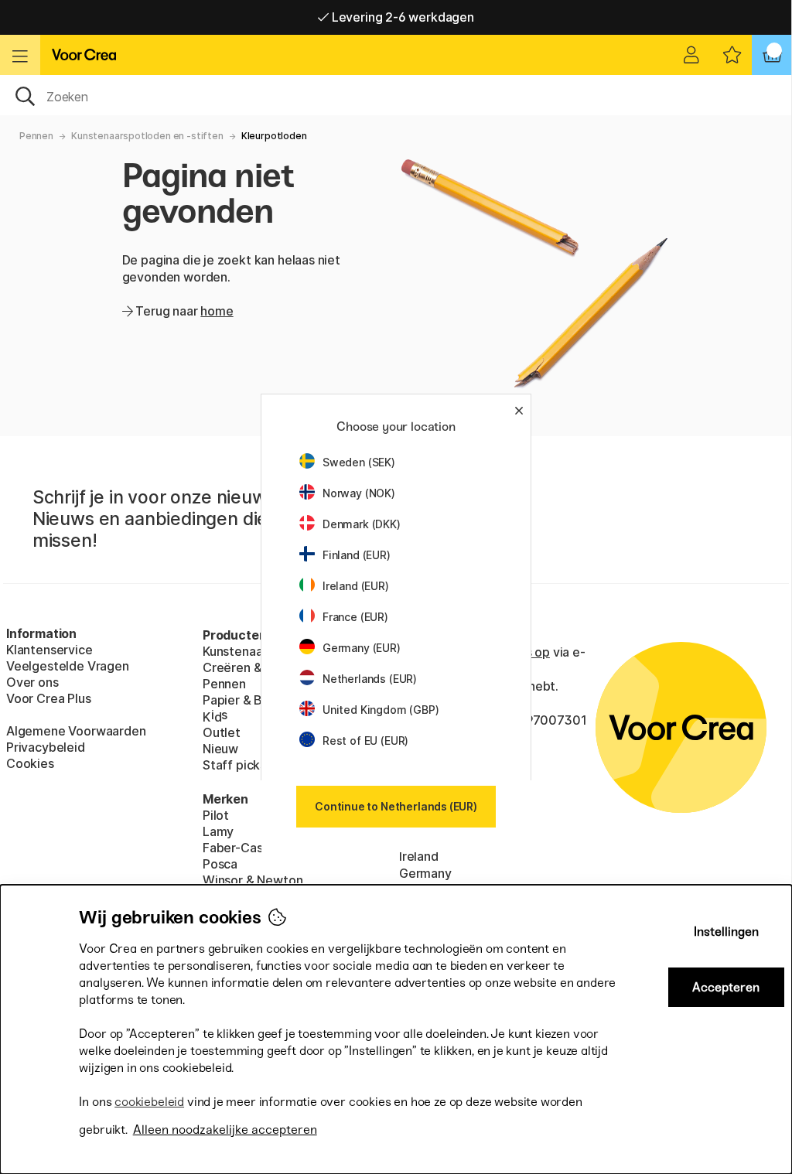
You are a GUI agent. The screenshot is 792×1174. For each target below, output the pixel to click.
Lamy (218, 831)
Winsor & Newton (252, 880)
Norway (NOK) (359, 493)
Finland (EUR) (357, 554)
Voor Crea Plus (48, 698)
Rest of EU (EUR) (365, 740)
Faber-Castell (242, 847)
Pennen (36, 136)
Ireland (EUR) (356, 585)
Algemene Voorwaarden (75, 731)
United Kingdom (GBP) (381, 709)
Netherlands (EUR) (370, 678)
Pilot (216, 815)
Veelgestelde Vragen (67, 666)
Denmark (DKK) (362, 524)
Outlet (222, 732)
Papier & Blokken (252, 700)
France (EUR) (355, 616)
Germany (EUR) (362, 647)
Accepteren (726, 987)
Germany (425, 873)
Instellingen (726, 931)
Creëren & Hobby (252, 667)
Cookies (30, 763)
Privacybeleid (45, 747)
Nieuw (220, 748)
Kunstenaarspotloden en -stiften (147, 136)
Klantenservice (49, 649)
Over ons (32, 682)
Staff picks (234, 765)
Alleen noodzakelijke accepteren (225, 1129)
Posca (220, 864)
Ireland (419, 856)
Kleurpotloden (274, 136)
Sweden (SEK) (359, 462)
